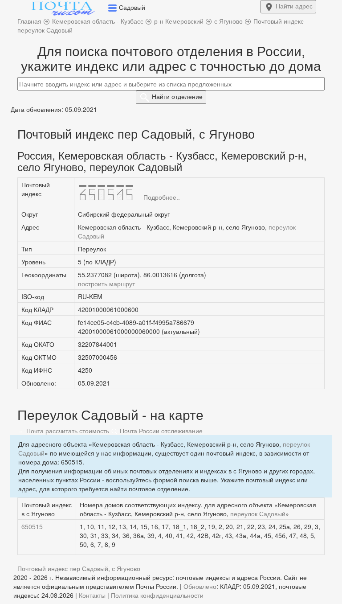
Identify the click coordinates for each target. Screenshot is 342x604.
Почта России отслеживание (160, 430)
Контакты (92, 595)
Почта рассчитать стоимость (66, 430)
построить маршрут (106, 283)
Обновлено (199, 586)
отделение (177, 96)
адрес (294, 5)
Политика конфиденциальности (157, 595)
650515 (32, 526)
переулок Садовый (257, 513)
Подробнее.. (161, 197)
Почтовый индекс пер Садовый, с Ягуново (78, 568)
